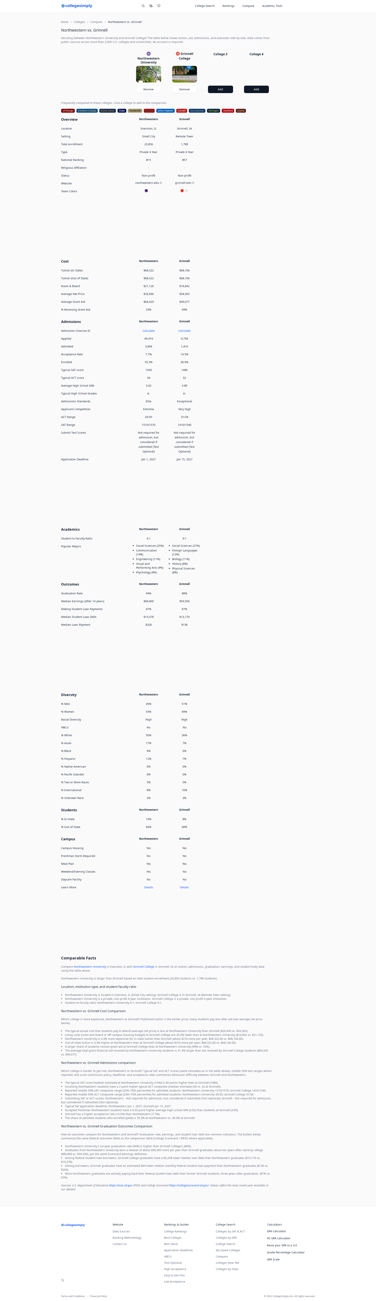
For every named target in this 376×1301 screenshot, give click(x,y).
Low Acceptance (174, 1281)
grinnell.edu (183, 183)
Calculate (149, 331)
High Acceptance (175, 1269)
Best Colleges (173, 1237)
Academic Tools (272, 6)
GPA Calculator (276, 1231)
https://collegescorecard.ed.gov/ (189, 1185)
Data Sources (121, 1231)
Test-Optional (173, 1263)
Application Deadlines (178, 1250)
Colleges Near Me (227, 1263)
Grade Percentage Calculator (286, 1252)
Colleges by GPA (226, 1237)
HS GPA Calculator (278, 1238)
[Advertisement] (166, 225)
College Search (225, 1244)
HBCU (168, 1256)
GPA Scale (273, 1259)
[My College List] (159, 6)
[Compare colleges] (151, 6)
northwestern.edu (147, 183)
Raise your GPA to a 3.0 (282, 1245)
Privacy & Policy (98, 1296)
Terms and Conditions (73, 1296)
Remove (148, 89)
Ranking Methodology (127, 1237)
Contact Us (120, 1244)
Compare (248, 6)
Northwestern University (90, 966)
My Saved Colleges (228, 1250)
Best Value (171, 1244)
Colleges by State (227, 1269)
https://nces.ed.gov (120, 1185)
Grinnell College (143, 966)
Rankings (228, 6)
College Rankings (175, 1231)
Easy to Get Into (174, 1275)
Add (220, 89)
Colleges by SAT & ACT (230, 1231)
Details (148, 887)
